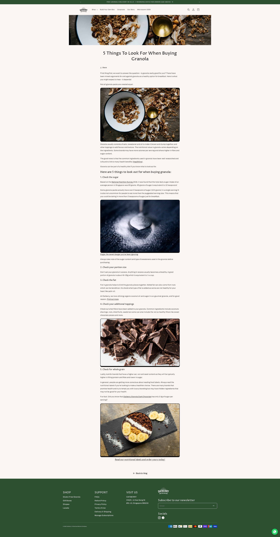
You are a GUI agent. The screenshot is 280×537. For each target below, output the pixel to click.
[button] (95, 9)
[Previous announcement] (80, 2)
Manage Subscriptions (104, 515)
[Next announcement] (199, 2)
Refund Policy (100, 501)
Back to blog (141, 473)
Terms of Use (100, 508)
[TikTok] (163, 517)
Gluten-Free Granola (71, 497)
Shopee (66, 504)
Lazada (66, 508)
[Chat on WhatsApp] (275, 532)
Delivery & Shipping (103, 512)
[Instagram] (159, 517)
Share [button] (104, 67)
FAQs (97, 497)
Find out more (113, 299)
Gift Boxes (67, 501)
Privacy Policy (100, 504)
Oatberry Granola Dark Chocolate (137, 397)
